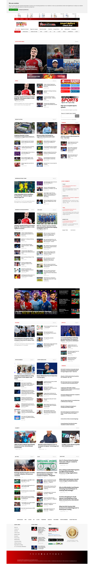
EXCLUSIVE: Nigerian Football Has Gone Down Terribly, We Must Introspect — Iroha (70, 413)
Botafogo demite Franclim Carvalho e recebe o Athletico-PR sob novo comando (24, 474)
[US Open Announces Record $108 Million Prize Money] (40, 383)
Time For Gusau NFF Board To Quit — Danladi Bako (50, 327)
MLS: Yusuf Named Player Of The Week (27, 258)
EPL (54, 31)
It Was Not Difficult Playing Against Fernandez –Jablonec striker (50, 98)
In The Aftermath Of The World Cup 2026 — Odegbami (50, 493)
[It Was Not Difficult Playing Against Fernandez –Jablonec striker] (40, 98)
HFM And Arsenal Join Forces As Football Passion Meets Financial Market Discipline (28, 405)
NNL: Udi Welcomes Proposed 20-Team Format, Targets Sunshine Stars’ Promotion (50, 246)
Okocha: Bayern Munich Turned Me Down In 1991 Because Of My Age (50, 201)
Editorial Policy (17, 539)
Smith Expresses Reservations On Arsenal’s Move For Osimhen (28, 275)
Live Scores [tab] (73, 230)
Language (73, 29)
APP (30, 19)
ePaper (27, 19)
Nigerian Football (24, 29)
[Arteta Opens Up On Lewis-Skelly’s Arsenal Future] (64, 143)
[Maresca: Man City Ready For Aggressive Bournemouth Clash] (47, 128)
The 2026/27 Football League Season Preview (33, 311)
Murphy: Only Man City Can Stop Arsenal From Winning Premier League (50, 153)
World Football (43, 29)
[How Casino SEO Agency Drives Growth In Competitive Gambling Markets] (17, 418)
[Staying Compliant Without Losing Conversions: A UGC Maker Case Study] (24, 368)
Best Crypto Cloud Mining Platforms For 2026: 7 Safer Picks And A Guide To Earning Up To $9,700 (27, 384)
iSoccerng (56, 519)
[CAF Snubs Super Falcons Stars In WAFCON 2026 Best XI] (17, 154)
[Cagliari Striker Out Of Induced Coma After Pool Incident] (64, 346)
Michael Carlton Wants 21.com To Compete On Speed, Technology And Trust (48, 446)
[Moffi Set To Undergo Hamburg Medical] (71, 51)
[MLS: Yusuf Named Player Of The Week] (17, 258)
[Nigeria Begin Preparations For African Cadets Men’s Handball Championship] (40, 406)
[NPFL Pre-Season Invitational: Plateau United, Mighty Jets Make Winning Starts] (40, 266)
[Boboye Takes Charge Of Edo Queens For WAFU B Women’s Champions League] (40, 253)
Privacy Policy (16, 537)
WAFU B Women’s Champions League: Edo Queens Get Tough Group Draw (50, 279)
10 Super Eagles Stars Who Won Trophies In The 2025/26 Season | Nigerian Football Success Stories (64, 301)
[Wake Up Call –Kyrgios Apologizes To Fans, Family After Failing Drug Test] (40, 388)
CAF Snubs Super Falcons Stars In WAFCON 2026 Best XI (28, 153)
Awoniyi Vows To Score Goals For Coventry (50, 164)
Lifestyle (50, 519)
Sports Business (64, 519)
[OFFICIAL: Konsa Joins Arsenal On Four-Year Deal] (70, 129)
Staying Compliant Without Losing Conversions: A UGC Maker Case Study (24, 377)
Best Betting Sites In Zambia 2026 (28, 490)
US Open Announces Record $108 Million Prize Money (50, 382)
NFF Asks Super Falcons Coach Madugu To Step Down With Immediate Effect (70, 382)
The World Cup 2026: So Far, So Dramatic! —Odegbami (50, 504)
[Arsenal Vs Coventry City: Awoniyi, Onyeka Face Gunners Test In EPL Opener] (17, 270)
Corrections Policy (17, 541)
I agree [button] (11, 9)
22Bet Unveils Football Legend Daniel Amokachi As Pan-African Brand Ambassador (24, 446)
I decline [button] (15, 9)
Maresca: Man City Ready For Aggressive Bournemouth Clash (46, 136)
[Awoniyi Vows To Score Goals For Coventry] (40, 165)
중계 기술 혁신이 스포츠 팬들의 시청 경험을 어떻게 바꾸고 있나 (27, 480)
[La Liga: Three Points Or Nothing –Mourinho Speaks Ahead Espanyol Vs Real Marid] (17, 148)
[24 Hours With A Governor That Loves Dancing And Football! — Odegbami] (40, 487)
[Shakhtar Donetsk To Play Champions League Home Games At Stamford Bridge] (24, 128)
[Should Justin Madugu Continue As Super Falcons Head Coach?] (75, 293)
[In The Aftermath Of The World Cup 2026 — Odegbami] (40, 494)
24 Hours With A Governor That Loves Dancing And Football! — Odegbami (50, 487)
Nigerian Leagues (34, 29)
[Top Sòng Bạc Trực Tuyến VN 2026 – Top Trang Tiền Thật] (17, 504)
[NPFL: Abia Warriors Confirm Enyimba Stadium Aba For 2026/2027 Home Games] (40, 259)
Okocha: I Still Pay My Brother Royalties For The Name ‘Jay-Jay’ (50, 188)
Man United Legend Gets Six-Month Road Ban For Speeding (73, 352)
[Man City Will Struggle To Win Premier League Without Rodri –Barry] (17, 159)
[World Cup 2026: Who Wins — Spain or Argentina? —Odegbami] (40, 499)
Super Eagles (25, 31)
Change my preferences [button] (23, 9)
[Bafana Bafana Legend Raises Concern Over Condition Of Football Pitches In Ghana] (40, 142)
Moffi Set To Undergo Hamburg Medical (69, 55)
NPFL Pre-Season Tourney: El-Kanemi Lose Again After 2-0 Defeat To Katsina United (49, 234)
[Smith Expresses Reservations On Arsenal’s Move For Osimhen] (17, 276)
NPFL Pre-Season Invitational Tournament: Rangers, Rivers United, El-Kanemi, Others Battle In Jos (50, 272)
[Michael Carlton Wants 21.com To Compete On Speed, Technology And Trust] (49, 437)
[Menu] (15, 29)
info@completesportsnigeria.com (54, 534)
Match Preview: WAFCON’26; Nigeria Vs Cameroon (64, 310)
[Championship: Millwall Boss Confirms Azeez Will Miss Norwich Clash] (40, 105)
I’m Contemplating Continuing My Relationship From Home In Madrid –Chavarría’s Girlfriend (69, 339)
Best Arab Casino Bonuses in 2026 (28, 508)
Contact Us (16, 529)
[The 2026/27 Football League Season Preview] (35, 302)
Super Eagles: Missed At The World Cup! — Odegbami (49, 509)
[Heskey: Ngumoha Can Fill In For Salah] (17, 165)
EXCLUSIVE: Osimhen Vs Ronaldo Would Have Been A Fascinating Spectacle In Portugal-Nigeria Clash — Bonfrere (70, 370)
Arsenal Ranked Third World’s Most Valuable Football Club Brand (49, 158)
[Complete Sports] (21, 24)
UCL (50, 31)
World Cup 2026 (34, 31)
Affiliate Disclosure (17, 543)
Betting (17, 19)
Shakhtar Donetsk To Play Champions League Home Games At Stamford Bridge (24, 136)
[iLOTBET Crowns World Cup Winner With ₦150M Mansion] (73, 437)
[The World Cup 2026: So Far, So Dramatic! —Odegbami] (40, 505)
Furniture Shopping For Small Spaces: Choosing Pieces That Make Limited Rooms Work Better (69, 498)
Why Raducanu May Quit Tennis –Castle (50, 399)
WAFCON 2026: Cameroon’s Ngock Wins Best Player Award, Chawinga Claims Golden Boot (50, 411)
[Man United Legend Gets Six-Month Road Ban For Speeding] (64, 353)
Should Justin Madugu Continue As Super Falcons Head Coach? (63, 292)
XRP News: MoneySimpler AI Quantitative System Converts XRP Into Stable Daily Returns (27, 398)
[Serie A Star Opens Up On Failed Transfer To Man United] (64, 156)
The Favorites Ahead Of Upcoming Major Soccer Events (50, 332)
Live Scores (17, 31)
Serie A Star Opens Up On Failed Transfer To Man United (73, 156)
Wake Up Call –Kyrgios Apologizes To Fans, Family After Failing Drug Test (50, 388)
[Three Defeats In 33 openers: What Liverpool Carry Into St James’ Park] (24, 331)
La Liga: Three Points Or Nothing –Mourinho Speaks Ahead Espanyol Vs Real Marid (27, 147)
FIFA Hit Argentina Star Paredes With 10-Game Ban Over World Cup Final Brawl (27, 142)
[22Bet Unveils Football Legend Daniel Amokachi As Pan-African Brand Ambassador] (25, 437)
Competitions (56, 29)
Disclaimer (16, 536)
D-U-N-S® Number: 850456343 (20, 546)
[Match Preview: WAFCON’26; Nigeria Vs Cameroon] (75, 311)
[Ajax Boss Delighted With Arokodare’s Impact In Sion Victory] (17, 264)
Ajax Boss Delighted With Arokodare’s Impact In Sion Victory (26, 263)
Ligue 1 (76, 31)
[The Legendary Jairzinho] (40, 339)
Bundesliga (70, 31)
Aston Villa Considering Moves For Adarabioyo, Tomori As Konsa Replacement (72, 149)
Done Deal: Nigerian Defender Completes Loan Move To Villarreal (70, 395)
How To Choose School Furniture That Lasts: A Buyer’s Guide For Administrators (68, 461)
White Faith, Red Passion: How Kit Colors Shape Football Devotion (68, 480)
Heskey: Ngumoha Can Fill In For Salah (27, 164)
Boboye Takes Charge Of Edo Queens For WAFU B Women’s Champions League (49, 253)
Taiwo (64, 207)
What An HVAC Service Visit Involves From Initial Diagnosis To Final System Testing (69, 508)
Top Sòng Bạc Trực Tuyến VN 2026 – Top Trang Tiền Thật (28, 503)
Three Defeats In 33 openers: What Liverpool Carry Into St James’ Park (24, 339)
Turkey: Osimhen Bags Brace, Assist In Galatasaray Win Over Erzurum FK (54, 54)
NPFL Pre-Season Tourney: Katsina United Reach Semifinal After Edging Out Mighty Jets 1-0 (70, 68)
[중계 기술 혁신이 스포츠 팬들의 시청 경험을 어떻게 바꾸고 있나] (17, 481)
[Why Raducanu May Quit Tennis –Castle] (40, 400)
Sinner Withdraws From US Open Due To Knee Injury (54, 69)
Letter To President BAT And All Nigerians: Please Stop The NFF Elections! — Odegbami (50, 481)
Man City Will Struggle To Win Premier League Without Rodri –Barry (27, 158)
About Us (16, 527)
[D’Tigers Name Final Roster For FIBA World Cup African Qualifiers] (40, 395)
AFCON (46, 31)
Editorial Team (17, 534)
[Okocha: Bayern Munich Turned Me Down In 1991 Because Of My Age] (40, 202)
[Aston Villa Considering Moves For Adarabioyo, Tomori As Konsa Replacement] (64, 149)
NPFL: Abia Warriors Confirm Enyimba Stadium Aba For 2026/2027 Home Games (49, 259)
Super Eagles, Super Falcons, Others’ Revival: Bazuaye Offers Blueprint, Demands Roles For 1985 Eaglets (50, 194)
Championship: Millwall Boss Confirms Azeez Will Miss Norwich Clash (50, 104)
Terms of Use (16, 532)
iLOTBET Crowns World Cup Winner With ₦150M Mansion (71, 445)
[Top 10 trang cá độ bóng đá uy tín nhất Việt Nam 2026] (17, 487)
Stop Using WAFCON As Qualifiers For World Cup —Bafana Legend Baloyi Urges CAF (50, 147)
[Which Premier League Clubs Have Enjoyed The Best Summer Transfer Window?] (40, 345)
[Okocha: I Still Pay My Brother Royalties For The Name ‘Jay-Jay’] (40, 189)
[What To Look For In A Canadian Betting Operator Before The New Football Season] (17, 498)
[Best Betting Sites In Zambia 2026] (17, 492)
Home (18, 29)
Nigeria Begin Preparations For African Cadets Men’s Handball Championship (50, 405)
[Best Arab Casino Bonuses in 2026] (17, 510)
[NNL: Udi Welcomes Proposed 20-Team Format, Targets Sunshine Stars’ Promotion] (40, 247)
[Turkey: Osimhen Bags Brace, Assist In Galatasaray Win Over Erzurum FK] (55, 51)
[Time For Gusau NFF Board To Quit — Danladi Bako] (40, 327)
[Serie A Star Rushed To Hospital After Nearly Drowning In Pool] (64, 359)
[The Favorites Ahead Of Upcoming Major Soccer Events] (40, 333)
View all (76, 41)
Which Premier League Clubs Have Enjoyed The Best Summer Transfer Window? (50, 345)
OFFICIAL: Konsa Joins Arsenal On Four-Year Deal (70, 137)
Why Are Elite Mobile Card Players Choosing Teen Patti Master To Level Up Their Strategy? (69, 489)
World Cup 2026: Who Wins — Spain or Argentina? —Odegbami (50, 498)
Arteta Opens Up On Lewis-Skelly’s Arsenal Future (73, 143)
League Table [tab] (65, 230)
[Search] (77, 19)
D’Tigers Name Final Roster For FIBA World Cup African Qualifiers (50, 394)
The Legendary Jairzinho (48, 337)
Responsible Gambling (18, 544)
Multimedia (67, 29)
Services (21, 19)
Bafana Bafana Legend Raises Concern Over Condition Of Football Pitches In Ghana (50, 142)
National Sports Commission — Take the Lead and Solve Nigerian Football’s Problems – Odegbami (47, 474)
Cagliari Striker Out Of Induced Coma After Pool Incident (73, 346)
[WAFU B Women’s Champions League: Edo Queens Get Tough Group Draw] (40, 279)
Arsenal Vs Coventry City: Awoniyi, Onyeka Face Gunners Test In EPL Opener (27, 270)
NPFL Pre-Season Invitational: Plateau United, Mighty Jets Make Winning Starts (50, 265)
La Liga (59, 31)
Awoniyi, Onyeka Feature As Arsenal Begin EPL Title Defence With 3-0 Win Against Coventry (26, 67)
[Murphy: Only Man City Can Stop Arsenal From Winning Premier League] (40, 154)
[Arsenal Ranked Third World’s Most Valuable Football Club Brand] (40, 159)
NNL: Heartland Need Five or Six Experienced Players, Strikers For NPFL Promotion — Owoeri (50, 240)
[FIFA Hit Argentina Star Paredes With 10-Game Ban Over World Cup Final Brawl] (17, 142)
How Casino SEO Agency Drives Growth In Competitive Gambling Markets (28, 417)
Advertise (16, 530)
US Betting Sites (73, 519)
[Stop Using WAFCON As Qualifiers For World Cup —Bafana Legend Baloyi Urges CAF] (40, 148)
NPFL (41, 31)
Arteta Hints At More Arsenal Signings (69, 419)
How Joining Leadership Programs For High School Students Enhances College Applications (69, 471)
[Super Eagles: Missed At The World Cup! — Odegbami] (40, 510)
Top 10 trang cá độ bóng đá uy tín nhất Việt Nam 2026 (28, 486)
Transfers (50, 29)
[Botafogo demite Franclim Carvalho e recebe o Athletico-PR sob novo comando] (24, 465)
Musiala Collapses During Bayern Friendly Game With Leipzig (68, 407)
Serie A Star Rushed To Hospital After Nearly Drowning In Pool (72, 358)
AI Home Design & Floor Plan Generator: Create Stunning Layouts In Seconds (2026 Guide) (27, 411)
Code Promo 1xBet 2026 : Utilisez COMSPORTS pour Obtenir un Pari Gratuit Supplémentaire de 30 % (70, 389)
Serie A (64, 31)
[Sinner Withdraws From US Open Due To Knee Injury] (55, 66)
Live (62, 29)
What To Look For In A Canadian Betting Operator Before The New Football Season (28, 497)
